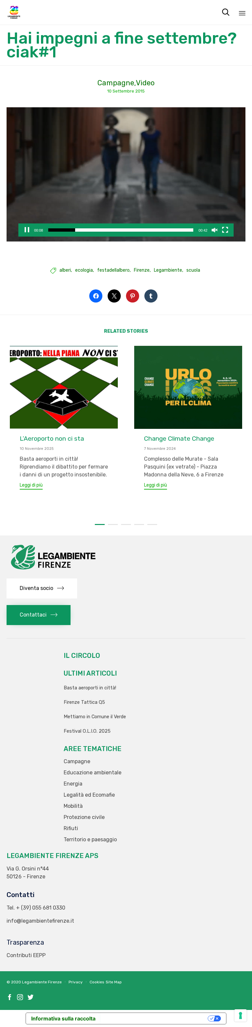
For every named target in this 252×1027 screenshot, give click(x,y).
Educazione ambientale (92, 772)
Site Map (114, 982)
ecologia (84, 270)
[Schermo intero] (225, 230)
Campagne (115, 83)
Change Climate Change (179, 438)
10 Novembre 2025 (36, 449)
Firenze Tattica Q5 (84, 702)
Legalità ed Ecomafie (89, 795)
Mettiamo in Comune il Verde (95, 717)
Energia (73, 784)
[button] (31, 486)
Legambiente (168, 270)
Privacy (76, 982)
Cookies (97, 982)
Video (145, 83)
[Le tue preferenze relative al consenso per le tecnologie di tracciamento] (240, 1015)
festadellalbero (113, 270)
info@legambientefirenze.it (40, 921)
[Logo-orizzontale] (52, 570)
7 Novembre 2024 (160, 449)
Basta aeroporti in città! (90, 688)
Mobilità (73, 806)
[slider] (120, 230)
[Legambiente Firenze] (14, 12)
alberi (65, 270)
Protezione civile (84, 817)
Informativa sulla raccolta (63, 1018)
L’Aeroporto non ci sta (52, 438)
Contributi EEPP (26, 955)
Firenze (142, 270)
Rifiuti (71, 828)
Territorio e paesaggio (90, 839)
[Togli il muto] (214, 230)
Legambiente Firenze (42, 982)
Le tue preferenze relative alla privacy (154, 1018)
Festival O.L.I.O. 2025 (87, 731)
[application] (126, 174)
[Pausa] (27, 230)
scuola (193, 270)
